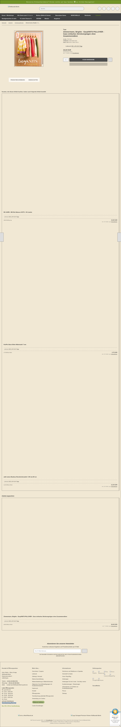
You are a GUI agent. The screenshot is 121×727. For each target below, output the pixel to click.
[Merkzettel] (108, 8)
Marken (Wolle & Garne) (43, 15)
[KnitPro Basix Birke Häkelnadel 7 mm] (60, 285)
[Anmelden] (104, 8)
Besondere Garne (60, 15)
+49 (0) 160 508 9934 (13, 683)
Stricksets (88, 15)
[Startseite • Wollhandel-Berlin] (13, 6)
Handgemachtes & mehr (9, 18)
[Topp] (108, 29)
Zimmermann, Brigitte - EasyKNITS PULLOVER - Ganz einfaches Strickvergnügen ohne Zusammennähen (35, 616)
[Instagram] (94, 689)
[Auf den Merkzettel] (110, 60)
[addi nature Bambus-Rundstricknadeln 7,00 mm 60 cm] (60, 418)
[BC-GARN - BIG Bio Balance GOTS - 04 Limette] (60, 153)
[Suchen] (82, 8)
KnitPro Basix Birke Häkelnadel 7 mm (15, 344)
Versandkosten (75, 53)
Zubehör (98, 15)
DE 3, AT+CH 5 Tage (76, 46)
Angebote (57, 18)
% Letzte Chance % (25, 18)
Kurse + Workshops (8, 15)
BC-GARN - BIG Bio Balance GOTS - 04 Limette (18, 212)
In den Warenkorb (88, 59)
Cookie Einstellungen (37, 705)
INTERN (38, 18)
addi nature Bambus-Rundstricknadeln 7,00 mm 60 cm (20, 477)
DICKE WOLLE (75, 15)
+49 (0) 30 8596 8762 (12, 681)
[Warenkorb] (113, 8)
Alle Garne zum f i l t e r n (25, 15)
